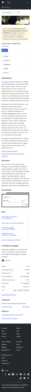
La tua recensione (7, 306)
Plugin (18, 334)
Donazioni (20, 347)
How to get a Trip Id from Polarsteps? (13, 223)
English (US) (26, 286)
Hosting (4, 334)
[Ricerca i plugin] (18, 12)
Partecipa (19, 341)
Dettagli (5, 56)
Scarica (5, 50)
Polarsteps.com (6, 82)
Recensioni (6, 60)
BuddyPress (6, 363)
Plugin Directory (6, 7)
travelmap (26, 290)
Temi (17, 331)
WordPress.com (7, 355)
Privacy (4, 336)
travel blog (20, 290)
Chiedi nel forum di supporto (10, 318)
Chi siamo (4, 328)
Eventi (18, 344)
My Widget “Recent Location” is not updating (9, 234)
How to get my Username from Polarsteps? (9, 217)
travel (15, 290)
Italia (6, 370)
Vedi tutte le (25, 306)
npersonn (6, 46)
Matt (4, 358)
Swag (18, 350)
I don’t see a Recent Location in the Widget (8, 228)
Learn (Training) (6, 341)
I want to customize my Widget (11, 240)
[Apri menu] (28, 2)
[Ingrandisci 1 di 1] (27, 194)
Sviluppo (5, 68)
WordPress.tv (6, 350)
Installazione (7, 64)
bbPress (5, 360)
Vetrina (18, 328)
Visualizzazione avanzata (9, 295)
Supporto (6, 72)
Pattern (18, 336)
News (3, 331)
